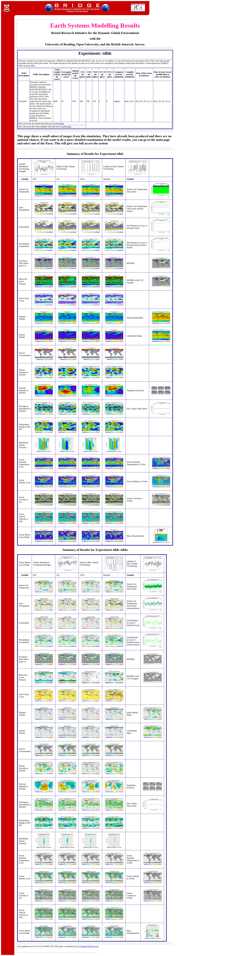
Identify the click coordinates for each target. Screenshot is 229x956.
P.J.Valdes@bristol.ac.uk (88, 946)
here (62, 123)
